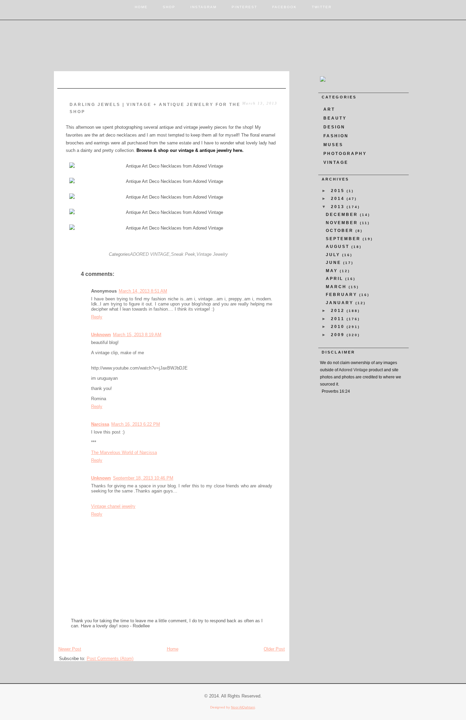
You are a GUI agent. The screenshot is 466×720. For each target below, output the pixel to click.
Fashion (336, 136)
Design (334, 127)
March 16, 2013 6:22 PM (135, 424)
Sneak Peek (183, 254)
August (338, 246)
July (334, 254)
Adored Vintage (353, 369)
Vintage (335, 162)
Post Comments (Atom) (110, 658)
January (340, 302)
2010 (339, 326)
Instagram (203, 7)
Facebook (284, 7)
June (334, 262)
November (343, 222)
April (335, 278)
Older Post (274, 649)
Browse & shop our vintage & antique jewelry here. (190, 150)
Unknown (101, 334)
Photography (345, 153)
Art (329, 109)
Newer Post (69, 649)
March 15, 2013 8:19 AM (137, 334)
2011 (339, 318)
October (340, 230)
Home (141, 7)
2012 (339, 310)
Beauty (335, 118)
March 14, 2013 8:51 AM (143, 291)
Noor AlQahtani (243, 707)
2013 (339, 206)
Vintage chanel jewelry (113, 506)
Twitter (322, 7)
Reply (96, 316)
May (333, 270)
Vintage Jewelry (212, 254)
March (337, 286)
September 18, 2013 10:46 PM (143, 478)
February (342, 294)
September (344, 238)
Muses (333, 144)
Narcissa (100, 424)
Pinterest (244, 7)
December (343, 214)
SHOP (169, 7)
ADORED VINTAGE (150, 254)
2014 (339, 198)
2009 (339, 334)
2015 (339, 190)
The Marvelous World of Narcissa (124, 452)
